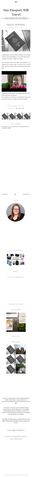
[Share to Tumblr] (21, 108)
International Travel (18, 106)
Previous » (26, 194)
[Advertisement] (16, 176)
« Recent (4, 194)
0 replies (11, 108)
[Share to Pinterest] (19, 108)
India (10, 106)
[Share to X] (16, 108)
